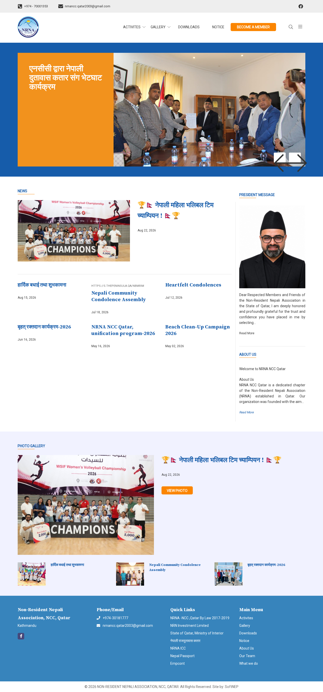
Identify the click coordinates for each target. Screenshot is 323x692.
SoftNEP (231, 687)
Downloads (189, 27)
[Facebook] (300, 6)
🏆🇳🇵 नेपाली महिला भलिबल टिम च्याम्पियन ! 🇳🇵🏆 (175, 210)
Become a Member (253, 27)
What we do (248, 663)
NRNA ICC (178, 648)
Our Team (247, 656)
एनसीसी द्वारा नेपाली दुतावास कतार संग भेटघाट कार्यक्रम (65, 78)
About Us (247, 354)
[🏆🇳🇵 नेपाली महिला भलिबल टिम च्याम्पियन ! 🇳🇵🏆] (78, 230)
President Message (257, 195)
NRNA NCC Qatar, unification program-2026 (123, 330)
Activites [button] (132, 27)
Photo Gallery (31, 446)
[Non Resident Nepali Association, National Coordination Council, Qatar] (51, 27)
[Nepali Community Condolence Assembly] (132, 574)
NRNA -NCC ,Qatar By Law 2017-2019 (199, 618)
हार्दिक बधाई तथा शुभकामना (42, 285)
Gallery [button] (158, 27)
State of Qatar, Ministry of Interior (197, 633)
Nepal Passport (182, 656)
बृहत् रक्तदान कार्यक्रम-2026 (44, 327)
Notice (218, 27)
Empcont (177, 663)
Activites (246, 618)
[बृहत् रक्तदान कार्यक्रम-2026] (231, 574)
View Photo (177, 491)
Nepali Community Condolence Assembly (118, 296)
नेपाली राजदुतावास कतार (185, 641)
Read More (246, 412)
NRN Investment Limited (189, 626)
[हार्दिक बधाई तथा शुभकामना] (34, 574)
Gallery (244, 626)
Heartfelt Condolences (193, 285)
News (22, 191)
